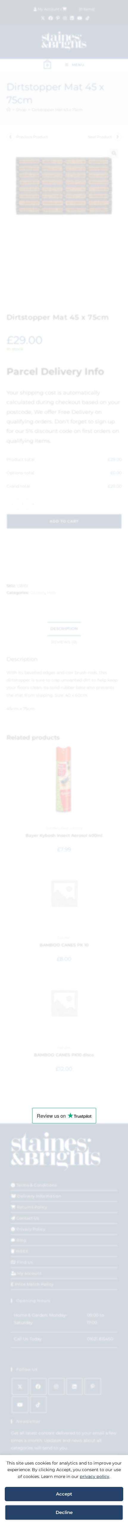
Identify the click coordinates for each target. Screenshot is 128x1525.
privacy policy (94, 1476)
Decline (64, 1512)
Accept (64, 1494)
